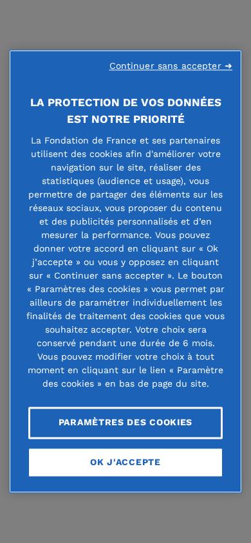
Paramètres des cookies (125, 422)
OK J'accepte (125, 462)
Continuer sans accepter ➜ (171, 65)
